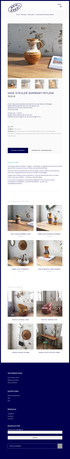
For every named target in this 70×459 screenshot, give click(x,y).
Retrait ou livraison (13, 380)
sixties (58, 133)
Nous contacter (12, 382)
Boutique (23, 14)
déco (54, 131)
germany (22, 133)
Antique (37, 131)
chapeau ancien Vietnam (20, 352)
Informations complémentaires (42, 150)
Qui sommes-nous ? (13, 377)
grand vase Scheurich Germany (49, 234)
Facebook (10, 416)
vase (9, 136)
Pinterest (10, 419)
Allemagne (20, 131)
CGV (9, 400)
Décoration (11, 133)
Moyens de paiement (14, 395)
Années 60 (32, 131)
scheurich (53, 133)
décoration (31, 14)
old (33, 133)
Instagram (11, 413)
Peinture (37, 133)
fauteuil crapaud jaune (20, 319)
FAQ (9, 398)
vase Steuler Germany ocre (21, 234)
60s (16, 131)
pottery (47, 133)
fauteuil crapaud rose (49, 319)
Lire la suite (16, 236)
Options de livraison (18, 150)
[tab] (18, 150)
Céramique (49, 131)
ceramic (42, 131)
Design (17, 133)
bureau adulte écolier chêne (49, 352)
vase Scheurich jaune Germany (49, 269)
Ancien (26, 131)
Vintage (13, 136)
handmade (28, 133)
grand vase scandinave (20, 269)
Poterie (42, 133)
